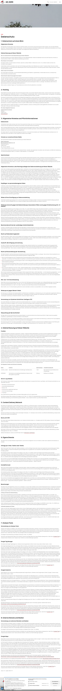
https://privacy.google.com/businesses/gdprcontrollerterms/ (13, 656)
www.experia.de (4, 113)
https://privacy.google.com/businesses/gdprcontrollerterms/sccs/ (40, 656)
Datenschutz (15, 688)
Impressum (19, 688)
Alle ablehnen (55, 683)
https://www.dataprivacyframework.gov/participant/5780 (28, 563)
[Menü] (60, 2)
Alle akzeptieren (55, 681)
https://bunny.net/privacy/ (29, 432)
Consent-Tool (56, 536)
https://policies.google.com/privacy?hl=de (51, 658)
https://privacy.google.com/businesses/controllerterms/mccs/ (13, 603)
